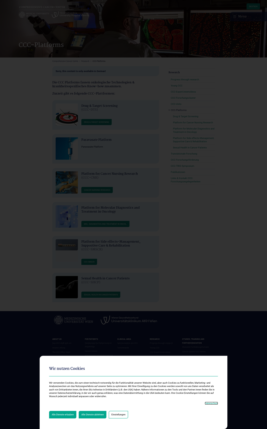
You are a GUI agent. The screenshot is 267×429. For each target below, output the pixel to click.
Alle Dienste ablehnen (92, 414)
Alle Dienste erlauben (63, 414)
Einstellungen (118, 414)
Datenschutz (211, 403)
